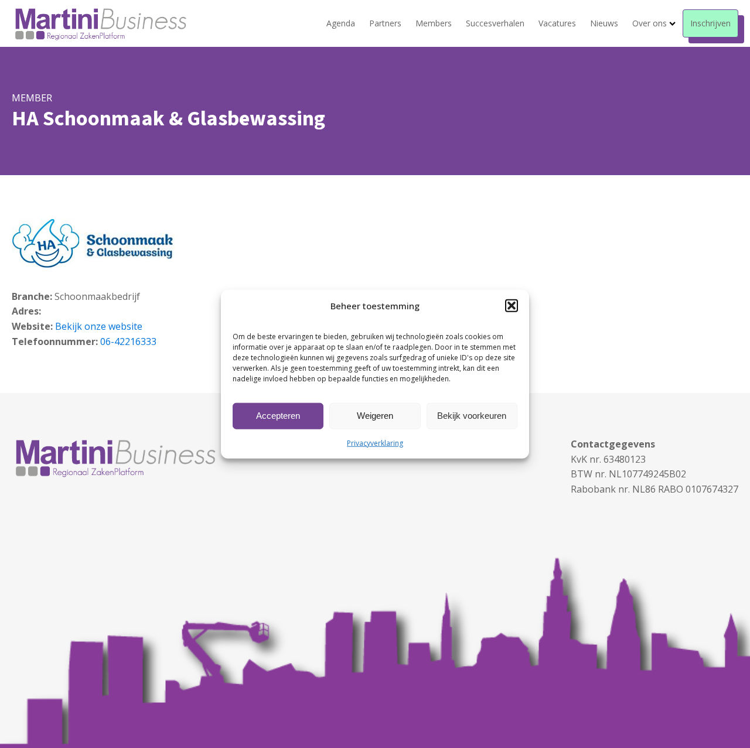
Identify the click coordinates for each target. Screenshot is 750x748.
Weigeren (375, 416)
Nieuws (604, 23)
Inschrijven (710, 23)
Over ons (649, 23)
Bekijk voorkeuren (471, 416)
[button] (511, 305)
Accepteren (278, 416)
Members (433, 23)
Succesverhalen (495, 23)
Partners (385, 23)
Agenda (340, 23)
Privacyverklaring (375, 443)
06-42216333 (128, 341)
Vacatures (557, 23)
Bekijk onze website (98, 326)
